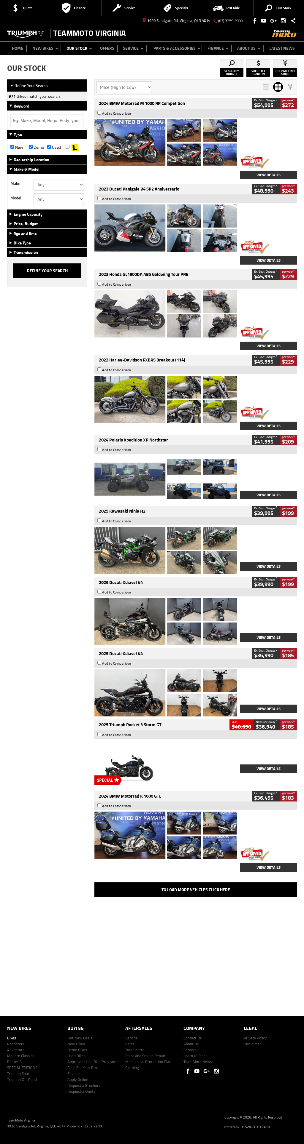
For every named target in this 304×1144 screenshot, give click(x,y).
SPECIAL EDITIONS (22, 1068)
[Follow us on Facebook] (255, 20)
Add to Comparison (116, 113)
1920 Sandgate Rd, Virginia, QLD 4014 (178, 20)
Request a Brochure (84, 1085)
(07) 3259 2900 (230, 21)
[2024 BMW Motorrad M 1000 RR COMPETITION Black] (165, 143)
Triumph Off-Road (22, 1079)
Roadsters (15, 1044)
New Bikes (42, 48)
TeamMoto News (197, 1062)
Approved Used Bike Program (91, 1062)
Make (15, 183)
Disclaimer (252, 1044)
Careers (190, 1050)
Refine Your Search (29, 85)
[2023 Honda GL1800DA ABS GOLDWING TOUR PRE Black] (165, 313)
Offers (107, 48)
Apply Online (77, 1079)
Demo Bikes (77, 1050)
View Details (268, 175)
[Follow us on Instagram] (284, 20)
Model (15, 198)
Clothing (132, 1068)
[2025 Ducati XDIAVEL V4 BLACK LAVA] (165, 693)
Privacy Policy (255, 1038)
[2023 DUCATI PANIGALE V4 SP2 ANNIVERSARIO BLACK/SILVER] (165, 228)
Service (131, 48)
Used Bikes (76, 1056)
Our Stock (76, 48)
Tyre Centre (135, 1050)
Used (56, 147)
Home (17, 48)
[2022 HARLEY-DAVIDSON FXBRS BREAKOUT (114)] (165, 399)
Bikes (11, 1038)
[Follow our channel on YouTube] (265, 20)
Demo (38, 147)
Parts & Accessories (174, 48)
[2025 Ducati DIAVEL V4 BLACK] (165, 621)
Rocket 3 (14, 1062)
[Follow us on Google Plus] (275, 20)
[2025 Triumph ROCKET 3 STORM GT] (165, 764)
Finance (216, 48)
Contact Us (192, 1038)
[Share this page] (292, 20)
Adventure (16, 1050)
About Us (246, 48)
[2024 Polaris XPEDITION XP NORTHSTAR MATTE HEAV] (165, 479)
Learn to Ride (194, 1056)
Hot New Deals (79, 1038)
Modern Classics (20, 1056)
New (18, 147)
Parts (129, 1044)
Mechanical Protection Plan (148, 1062)
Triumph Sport (19, 1073)
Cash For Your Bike (82, 1068)
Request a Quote (81, 1091)
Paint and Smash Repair (145, 1056)
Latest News (282, 48)
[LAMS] (75, 147)
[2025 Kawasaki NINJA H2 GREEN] (165, 550)
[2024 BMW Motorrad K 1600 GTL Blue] (165, 835)
